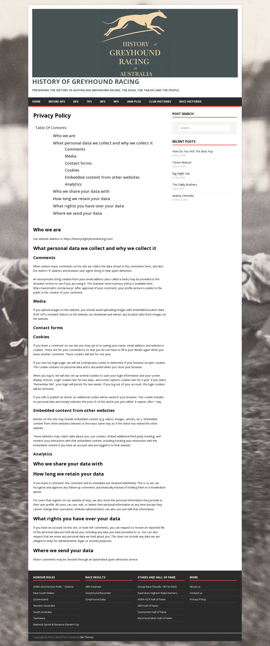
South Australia (42, 612)
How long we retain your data (81, 198)
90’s (116, 101)
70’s (89, 101)
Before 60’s (57, 101)
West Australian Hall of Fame (155, 618)
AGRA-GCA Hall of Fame (152, 599)
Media (70, 156)
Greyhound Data (95, 599)
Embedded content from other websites (102, 177)
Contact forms (78, 163)
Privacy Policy (198, 599)
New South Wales (43, 593)
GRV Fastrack (93, 586)
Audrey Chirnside (183, 196)
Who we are (64, 135)
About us (195, 586)
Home (36, 101)
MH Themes (86, 637)
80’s (102, 101)
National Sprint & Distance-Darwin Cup (56, 624)
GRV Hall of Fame (148, 605)
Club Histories (160, 101)
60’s (75, 101)
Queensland (40, 599)
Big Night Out (181, 173)
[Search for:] (205, 128)
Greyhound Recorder (98, 593)
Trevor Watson (182, 162)
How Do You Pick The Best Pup (192, 151)
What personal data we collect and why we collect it (103, 143)
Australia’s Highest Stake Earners (157, 593)
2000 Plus (134, 101)
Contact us (196, 593)
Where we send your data (77, 213)
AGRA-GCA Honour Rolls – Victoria (53, 586)
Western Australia (44, 605)
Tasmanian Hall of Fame (152, 612)
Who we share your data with (81, 191)
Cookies (72, 170)
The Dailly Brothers (184, 184)
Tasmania (39, 618)
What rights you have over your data (88, 206)
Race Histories (190, 101)
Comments (75, 149)
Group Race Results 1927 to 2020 (157, 586)
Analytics (73, 184)
